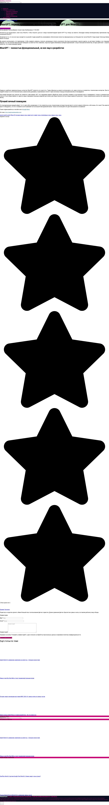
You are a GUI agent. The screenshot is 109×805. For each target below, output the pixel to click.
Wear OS (13, 115)
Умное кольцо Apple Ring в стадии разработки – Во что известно (18, 715)
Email (2, 621)
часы (59, 115)
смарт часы (37, 115)
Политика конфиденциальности (41, 796)
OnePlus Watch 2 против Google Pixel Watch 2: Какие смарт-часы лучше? (20, 776)
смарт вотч (30, 115)
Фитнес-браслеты (11, 13)
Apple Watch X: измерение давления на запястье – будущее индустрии (20, 660)
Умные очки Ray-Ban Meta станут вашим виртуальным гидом (17, 678)
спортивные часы (46, 115)
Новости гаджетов (12, 20)
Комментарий (4, 632)
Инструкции (6, 17)
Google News (26, 109)
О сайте (10, 796)
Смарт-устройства (11, 16)
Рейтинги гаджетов (12, 11)
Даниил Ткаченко (5, 609)
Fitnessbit (2, 20)
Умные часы (9, 14)
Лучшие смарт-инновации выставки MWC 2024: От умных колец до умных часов (22, 696)
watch (9, 115)
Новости (5, 8)
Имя (1, 618)
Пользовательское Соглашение (22, 796)
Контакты (54, 796)
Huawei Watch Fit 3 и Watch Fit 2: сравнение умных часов (16, 795)
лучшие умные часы (21, 115)
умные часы (54, 115)
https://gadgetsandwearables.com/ (13, 112)
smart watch (3, 115)
